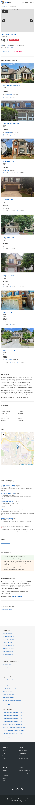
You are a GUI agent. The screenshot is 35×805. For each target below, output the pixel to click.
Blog (20, 756)
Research (5, 770)
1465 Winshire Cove (8, 237)
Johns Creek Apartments (8, 639)
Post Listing (25, 2)
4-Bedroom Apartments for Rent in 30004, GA (13, 721)
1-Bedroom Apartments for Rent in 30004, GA (13, 712)
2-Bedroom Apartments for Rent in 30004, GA (13, 715)
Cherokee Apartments (8, 670)
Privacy (4, 758)
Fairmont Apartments (8, 683)
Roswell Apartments (7, 642)
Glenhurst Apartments (8, 691)
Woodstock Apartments (8, 645)
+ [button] (3, 434)
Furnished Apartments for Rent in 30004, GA (13, 730)
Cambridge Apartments (8, 697)
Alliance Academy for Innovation (9, 510)
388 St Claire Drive (8, 275)
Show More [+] (6, 704)
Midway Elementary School (8, 485)
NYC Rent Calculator (23, 758)
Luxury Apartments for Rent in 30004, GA (12, 733)
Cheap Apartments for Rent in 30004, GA (12, 724)
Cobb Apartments (7, 664)
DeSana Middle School (7, 518)
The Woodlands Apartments (9, 688)
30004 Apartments (5, 543)
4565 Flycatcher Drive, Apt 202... (12, 85)
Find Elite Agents (23, 750)
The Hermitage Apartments (9, 680)
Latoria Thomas (8, 132)
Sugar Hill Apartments (8, 651)
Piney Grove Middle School (8, 493)
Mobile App (5, 775)
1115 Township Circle (8, 34)
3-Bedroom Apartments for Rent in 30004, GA (13, 718)
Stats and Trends (7, 773)
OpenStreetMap (30, 464)
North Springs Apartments (9, 686)
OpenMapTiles (23, 464)
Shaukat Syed (7, 246)
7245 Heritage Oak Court (10, 351)
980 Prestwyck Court (9, 161)
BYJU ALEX (6, 170)
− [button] (3, 437)
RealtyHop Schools (5, 528)
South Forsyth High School (7, 501)
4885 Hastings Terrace (9, 313)
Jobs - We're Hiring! (23, 773)
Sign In (32, 2)
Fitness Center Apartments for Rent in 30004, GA (14, 727)
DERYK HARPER (8, 359)
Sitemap (5, 778)
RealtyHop (5, 761)
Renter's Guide (22, 753)
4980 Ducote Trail (8, 199)
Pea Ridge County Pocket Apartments (12, 700)
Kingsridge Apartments (8, 694)
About (4, 750)
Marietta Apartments (8, 654)
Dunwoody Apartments (8, 648)
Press (4, 753)
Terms (4, 756)
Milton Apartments (7, 633)
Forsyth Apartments (7, 667)
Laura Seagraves (8, 94)
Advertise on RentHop (24, 770)
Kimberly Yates (9, 47)
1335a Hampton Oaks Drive (11, 123)
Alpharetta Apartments (8, 636)
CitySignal (5, 780)
